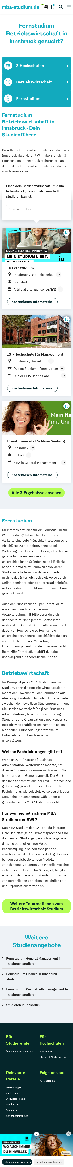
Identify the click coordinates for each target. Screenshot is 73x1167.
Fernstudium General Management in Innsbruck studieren (33, 961)
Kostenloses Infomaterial (32, 301)
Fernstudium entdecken (49, 1161)
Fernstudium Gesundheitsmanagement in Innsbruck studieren (37, 992)
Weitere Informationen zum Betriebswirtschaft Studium (36, 906)
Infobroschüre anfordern (17, 1161)
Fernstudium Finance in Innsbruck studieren (31, 976)
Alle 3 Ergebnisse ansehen (36, 492)
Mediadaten (46, 1051)
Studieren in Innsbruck (23, 1005)
